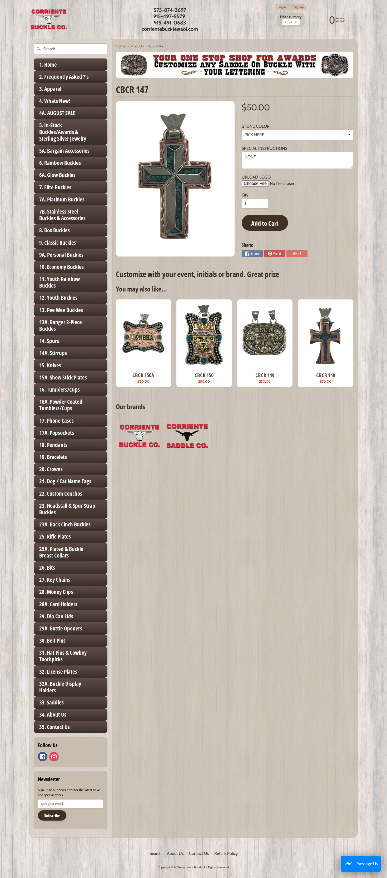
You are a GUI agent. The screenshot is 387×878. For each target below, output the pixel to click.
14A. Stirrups (53, 353)
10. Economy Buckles (61, 266)
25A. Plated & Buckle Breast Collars (61, 552)
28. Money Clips (56, 591)
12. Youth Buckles (58, 297)
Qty (245, 195)
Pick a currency (290, 17)
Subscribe (52, 815)
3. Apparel (50, 88)
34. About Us (52, 714)
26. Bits (47, 567)
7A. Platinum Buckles (62, 199)
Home (120, 46)
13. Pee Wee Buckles (61, 310)
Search (156, 853)
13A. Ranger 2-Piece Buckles (60, 325)
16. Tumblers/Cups (59, 389)
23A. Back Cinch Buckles (65, 524)
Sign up (298, 7)
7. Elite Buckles (55, 187)
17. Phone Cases (56, 420)
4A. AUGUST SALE (57, 113)
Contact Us (199, 853)
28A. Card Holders (58, 604)
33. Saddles (51, 702)
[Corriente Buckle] (49, 19)
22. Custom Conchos (60, 493)
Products (137, 46)
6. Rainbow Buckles (60, 162)
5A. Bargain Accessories (64, 150)
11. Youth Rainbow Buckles (59, 282)
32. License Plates (58, 671)
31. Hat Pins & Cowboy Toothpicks (63, 656)
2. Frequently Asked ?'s (64, 76)
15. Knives (50, 365)
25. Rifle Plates (55, 536)
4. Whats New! (54, 101)
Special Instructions (264, 148)
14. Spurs (49, 340)
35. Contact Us (54, 727)
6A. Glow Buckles (57, 175)
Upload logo (256, 177)
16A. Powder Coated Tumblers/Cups (60, 405)
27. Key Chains (54, 579)
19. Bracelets (53, 457)
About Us (175, 853)
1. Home (48, 64)
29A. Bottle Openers (60, 628)
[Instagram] (54, 756)
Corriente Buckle (191, 867)
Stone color (256, 126)
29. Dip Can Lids (56, 616)
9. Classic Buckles (57, 242)
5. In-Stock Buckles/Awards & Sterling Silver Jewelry (62, 131)
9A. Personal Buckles (61, 254)
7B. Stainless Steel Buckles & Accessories (62, 215)
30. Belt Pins (52, 640)
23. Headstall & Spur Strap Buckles (67, 509)
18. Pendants (53, 444)
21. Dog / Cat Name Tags (65, 481)
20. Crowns (51, 469)
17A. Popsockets (56, 432)
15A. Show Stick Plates (63, 377)
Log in (281, 7)
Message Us (367, 863)
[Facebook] (42, 756)
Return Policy (226, 853)
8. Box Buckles (54, 230)
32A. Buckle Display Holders (60, 687)
